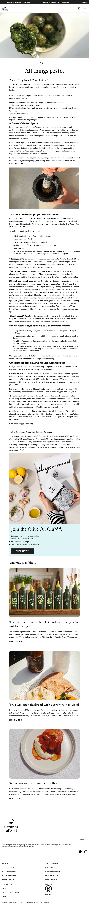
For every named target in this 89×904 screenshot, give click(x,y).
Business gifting (52, 871)
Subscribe (80, 840)
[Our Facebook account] (80, 851)
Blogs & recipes (9, 875)
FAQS (4, 888)
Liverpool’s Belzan (23, 376)
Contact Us (7, 884)
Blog (41, 63)
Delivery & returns (10, 892)
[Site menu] (85, 8)
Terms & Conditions (32, 902)
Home (34, 63)
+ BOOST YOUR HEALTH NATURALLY (55, 2)
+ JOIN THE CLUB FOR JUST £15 (18, 2)
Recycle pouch (51, 875)
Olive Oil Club (8, 867)
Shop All (6, 863)
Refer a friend (8, 879)
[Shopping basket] (78, 8)
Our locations (51, 863)
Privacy (21, 902)
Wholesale (50, 867)
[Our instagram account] (85, 851)
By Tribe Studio (45, 902)
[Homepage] (5, 8)
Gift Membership (9, 871)
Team (4, 896)
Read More (15, 641)
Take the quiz (51, 879)
